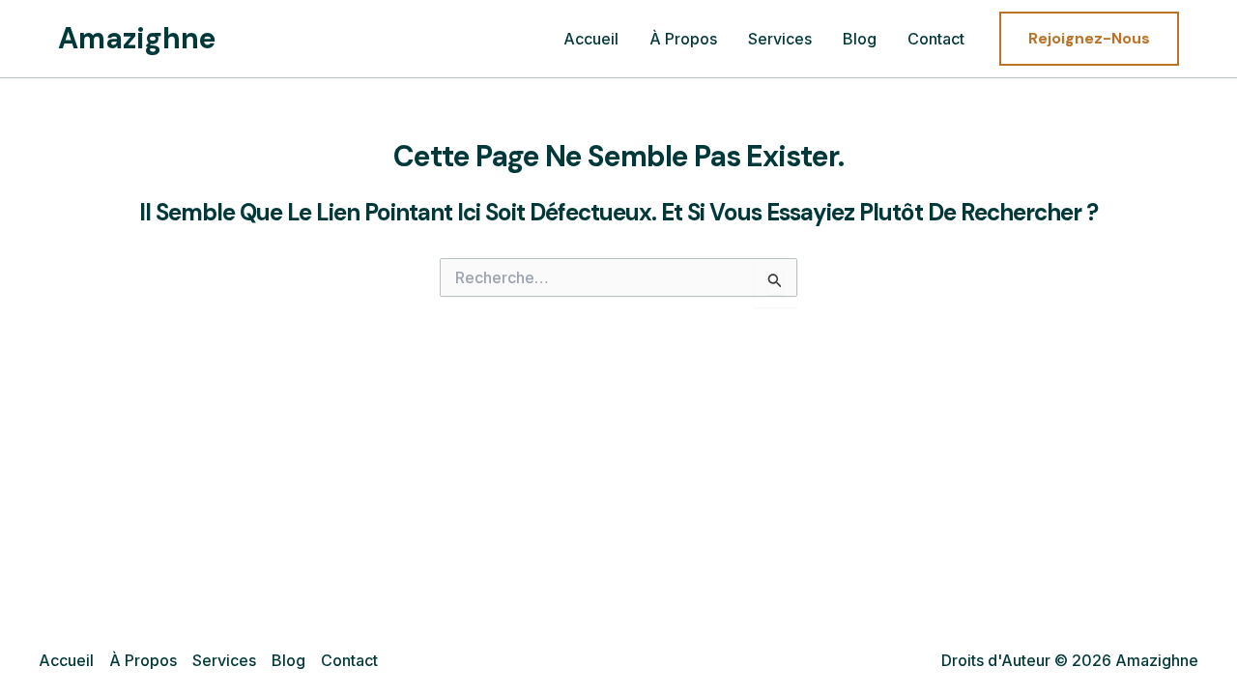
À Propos (683, 38)
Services (780, 38)
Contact (935, 38)
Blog (860, 38)
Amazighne (137, 38)
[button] (1089, 39)
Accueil (590, 38)
